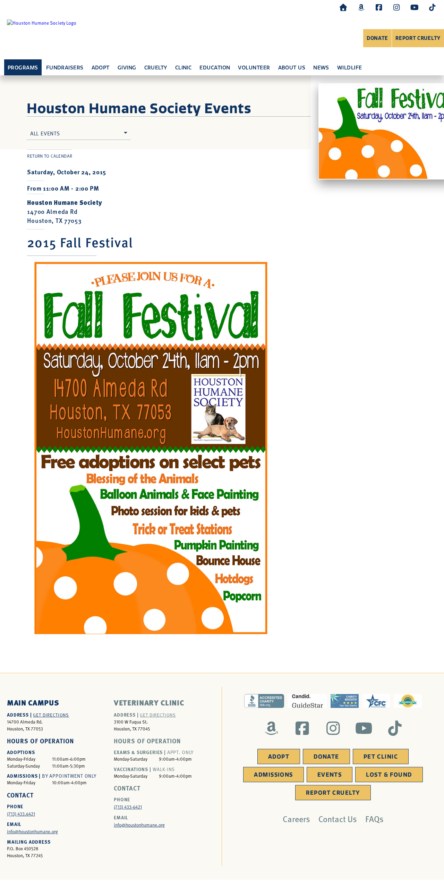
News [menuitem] (321, 68)
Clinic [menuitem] (183, 68)
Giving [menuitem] (127, 68)
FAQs (374, 819)
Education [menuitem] (214, 68)
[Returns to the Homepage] (343, 7)
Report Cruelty (418, 38)
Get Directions (51, 715)
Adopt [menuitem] (101, 68)
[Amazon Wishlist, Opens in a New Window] (361, 7)
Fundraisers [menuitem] (65, 68)
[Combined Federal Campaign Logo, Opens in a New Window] (376, 701)
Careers (296, 819)
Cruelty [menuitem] (155, 68)
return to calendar (49, 156)
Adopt (278, 756)
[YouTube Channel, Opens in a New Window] (414, 7)
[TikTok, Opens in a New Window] (432, 7)
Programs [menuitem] (23, 68)
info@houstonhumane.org (32, 831)
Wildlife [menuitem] (349, 68)
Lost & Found (389, 774)
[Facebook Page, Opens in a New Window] (378, 7)
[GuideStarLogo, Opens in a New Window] (307, 701)
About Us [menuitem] (292, 68)
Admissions (273, 774)
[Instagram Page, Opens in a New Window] (396, 7)
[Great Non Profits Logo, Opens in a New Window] (408, 701)
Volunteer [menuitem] (254, 68)
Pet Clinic (381, 756)
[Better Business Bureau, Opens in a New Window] (264, 701)
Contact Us (337, 819)
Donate (377, 38)
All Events (45, 133)
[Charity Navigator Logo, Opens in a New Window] (345, 701)
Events (329, 774)
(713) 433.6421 (21, 814)
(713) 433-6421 (128, 807)
